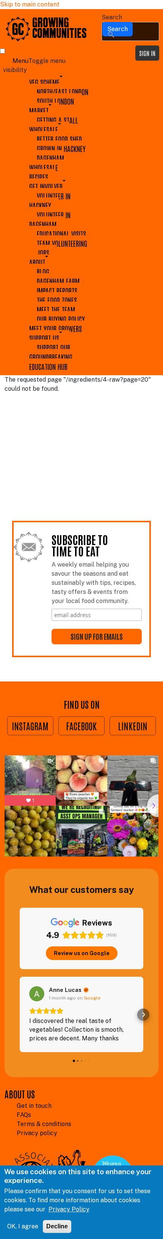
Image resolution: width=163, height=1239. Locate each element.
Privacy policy (37, 1133)
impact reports (57, 290)
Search (112, 17)
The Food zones (57, 300)
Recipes (38, 177)
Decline (57, 1226)
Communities (59, 34)
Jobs (43, 252)
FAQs (24, 1114)
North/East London (62, 91)
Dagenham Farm (58, 281)
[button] (20, 1015)
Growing (51, 23)
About (37, 262)
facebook (81, 725)
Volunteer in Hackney (50, 200)
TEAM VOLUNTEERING (62, 243)
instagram (30, 725)
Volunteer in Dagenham (50, 219)
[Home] (18, 28)
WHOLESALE (43, 129)
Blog (43, 271)
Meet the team (56, 309)
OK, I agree (22, 1226)
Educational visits (61, 233)
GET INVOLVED (46, 186)
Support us (44, 338)
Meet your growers (55, 328)
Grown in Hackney (61, 148)
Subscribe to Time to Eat (80, 546)
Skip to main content (30, 4)
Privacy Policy (69, 1209)
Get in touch (34, 1105)
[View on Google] (36, 993)
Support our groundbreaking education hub (50, 357)
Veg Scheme (44, 82)
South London (55, 101)
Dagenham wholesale (46, 162)
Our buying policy (61, 319)
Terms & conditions (44, 1124)
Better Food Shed (59, 139)
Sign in (147, 53)
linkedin (132, 725)
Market (39, 110)
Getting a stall (57, 120)
